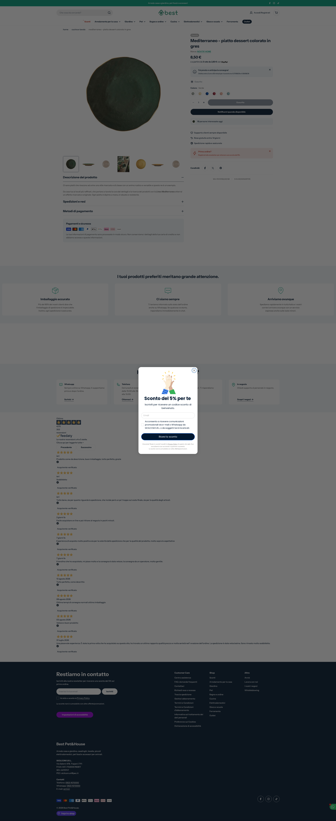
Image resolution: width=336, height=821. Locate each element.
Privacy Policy (172, 444)
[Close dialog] (194, 370)
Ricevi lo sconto (168, 436)
